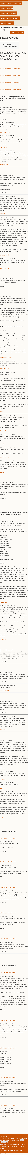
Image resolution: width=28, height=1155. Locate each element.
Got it (21, 1140)
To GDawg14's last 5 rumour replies (10, 82)
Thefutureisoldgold (5, 357)
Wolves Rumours (6, 3)
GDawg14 (3, 412)
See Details (4, 1142)
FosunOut (3, 779)
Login (12, 32)
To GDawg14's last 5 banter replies (10, 89)
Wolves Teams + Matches (8, 13)
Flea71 (2, 817)
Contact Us (3, 1136)
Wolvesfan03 (4, 164)
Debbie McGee (4, 268)
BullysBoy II (3, 602)
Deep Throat (3, 147)
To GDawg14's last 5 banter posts (10, 75)
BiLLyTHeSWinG (5, 690)
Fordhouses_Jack (5, 132)
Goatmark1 (3, 730)
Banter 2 (3, 23)
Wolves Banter (17, 3)
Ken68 (2, 444)
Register (20, 32)
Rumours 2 (16, 18)
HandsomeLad (4, 368)
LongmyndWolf (4, 255)
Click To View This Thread (8, 838)
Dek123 (2, 214)
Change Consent (5, 1154)
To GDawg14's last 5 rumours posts (10, 68)
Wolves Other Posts (7, 8)
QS (1, 788)
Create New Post (6, 18)
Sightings (10, 23)
